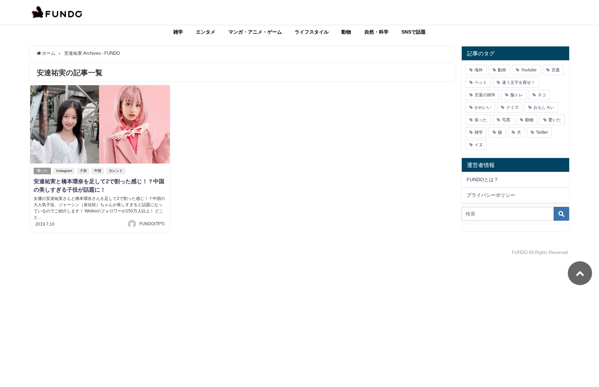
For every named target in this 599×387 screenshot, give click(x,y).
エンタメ (205, 31)
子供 (83, 170)
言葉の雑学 (485, 95)
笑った (481, 120)
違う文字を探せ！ (518, 82)
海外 (479, 70)
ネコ (542, 95)
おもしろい (543, 107)
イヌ (479, 145)
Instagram (64, 170)
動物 (346, 31)
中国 (97, 170)
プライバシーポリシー (491, 195)
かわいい (483, 107)
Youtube (529, 70)
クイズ (512, 107)
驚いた (42, 170)
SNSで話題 (413, 31)
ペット (481, 82)
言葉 (556, 70)
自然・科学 (376, 31)
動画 (502, 70)
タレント (116, 170)
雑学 (178, 31)
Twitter (542, 132)
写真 (506, 120)
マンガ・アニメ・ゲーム (255, 31)
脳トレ (516, 95)
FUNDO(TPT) (152, 224)
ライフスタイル (312, 31)
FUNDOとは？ (482, 179)
